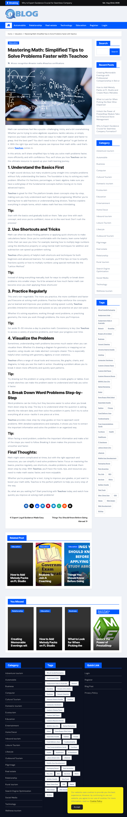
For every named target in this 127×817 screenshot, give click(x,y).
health (111, 432)
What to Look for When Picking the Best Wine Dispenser (107, 102)
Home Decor (102, 209)
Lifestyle (100, 229)
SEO (109, 474)
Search (103, 43)
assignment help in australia (105, 322)
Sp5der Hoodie (103, 485)
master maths (36, 63)
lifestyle (101, 453)
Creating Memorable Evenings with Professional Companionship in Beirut (20, 647)
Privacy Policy (91, 693)
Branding (111, 328)
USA (115, 495)
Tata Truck (102, 490)
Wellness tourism (104, 291)
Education (81, 25)
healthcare (102, 437)
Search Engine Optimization (103, 270)
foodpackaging (103, 419)
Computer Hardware (105, 360)
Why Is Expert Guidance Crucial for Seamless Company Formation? (107, 129)
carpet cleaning (104, 344)
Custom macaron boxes (106, 376)
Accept (77, 807)
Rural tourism (102, 262)
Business (100, 164)
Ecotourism (101, 190)
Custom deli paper (104, 371)
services (101, 480)
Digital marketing (104, 387)
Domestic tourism (104, 183)
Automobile (20, 25)
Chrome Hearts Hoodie (106, 350)
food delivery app (104, 413)
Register (94, 25)
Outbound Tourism (105, 236)
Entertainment (103, 203)
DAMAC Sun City (104, 382)
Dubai (100, 392)
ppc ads (101, 474)
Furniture (101, 432)
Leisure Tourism (103, 223)
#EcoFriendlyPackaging (106, 310)
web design (111, 501)
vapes (100, 501)
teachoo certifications (54, 63)
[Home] (8, 25)
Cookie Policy (96, 801)
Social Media (102, 278)
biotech (101, 328)
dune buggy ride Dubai (106, 397)
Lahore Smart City (104, 448)
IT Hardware (102, 442)
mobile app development (107, 458)
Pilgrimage (101, 242)
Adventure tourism (105, 151)
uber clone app (104, 495)
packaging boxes (104, 464)
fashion (100, 408)
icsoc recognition (20, 63)
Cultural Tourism (104, 177)
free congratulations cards (105, 425)
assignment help (104, 315)
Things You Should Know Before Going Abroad (75, 579)
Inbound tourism (104, 216)
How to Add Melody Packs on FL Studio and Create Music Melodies (19, 583)
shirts (111, 480)
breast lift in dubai (105, 334)
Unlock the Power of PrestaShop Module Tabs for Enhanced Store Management (107, 115)
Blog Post (89, 686)
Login (104, 25)
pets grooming (103, 469)
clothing (101, 355)
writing (100, 511)
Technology (66, 25)
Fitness (110, 408)
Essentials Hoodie (104, 403)
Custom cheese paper (106, 366)
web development (104, 506)
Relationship (35, 25)
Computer (101, 170)
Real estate (51, 25)
